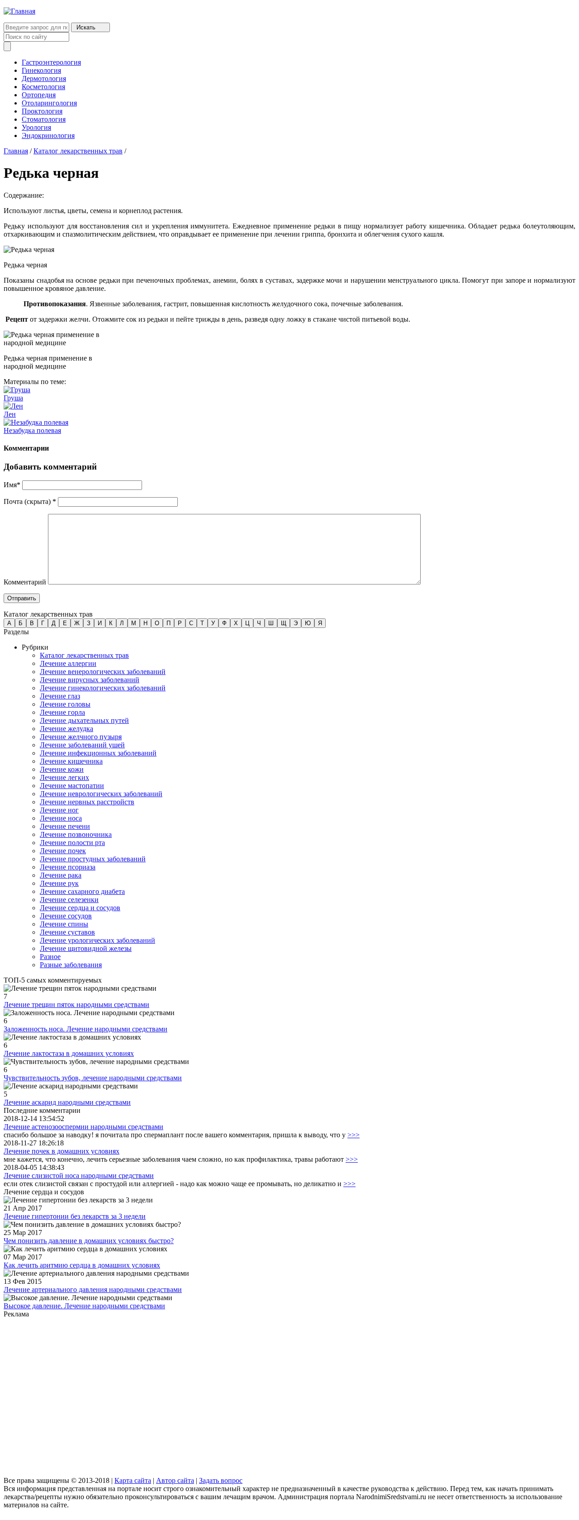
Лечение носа (61, 818)
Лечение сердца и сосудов (80, 908)
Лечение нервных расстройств (87, 802)
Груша (13, 398)
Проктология (42, 111)
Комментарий (25, 582)
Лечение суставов (67, 932)
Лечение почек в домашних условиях (61, 1151)
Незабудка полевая (32, 430)
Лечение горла (62, 712)
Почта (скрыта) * (30, 501)
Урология (36, 127)
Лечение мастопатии (72, 785)
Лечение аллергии (68, 663)
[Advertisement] (275, 1398)
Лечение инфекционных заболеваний (98, 753)
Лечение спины (64, 924)
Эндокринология (48, 135)
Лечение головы (65, 704)
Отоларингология (49, 103)
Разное (50, 956)
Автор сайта (175, 1480)
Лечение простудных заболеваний (93, 859)
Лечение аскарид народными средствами (67, 1102)
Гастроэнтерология (51, 62)
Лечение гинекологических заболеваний (103, 688)
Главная (16, 151)
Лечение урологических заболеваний (97, 940)
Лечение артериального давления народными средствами (93, 1289)
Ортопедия (39, 95)
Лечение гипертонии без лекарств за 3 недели (75, 1216)
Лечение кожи (62, 769)
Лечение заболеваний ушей (82, 745)
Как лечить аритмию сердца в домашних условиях (82, 1265)
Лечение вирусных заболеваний (89, 680)
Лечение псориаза (67, 867)
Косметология (43, 86)
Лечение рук (59, 883)
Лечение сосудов (66, 916)
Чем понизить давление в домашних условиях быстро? (89, 1240)
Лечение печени (65, 826)
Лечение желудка (66, 728)
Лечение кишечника (71, 761)
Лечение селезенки (69, 899)
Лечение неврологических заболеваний (101, 794)
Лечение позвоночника (76, 834)
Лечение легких (64, 777)
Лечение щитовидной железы (86, 948)
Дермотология (44, 78)
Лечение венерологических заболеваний (103, 671)
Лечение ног (59, 810)
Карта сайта (132, 1480)
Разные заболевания (71, 965)
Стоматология (44, 119)
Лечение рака (60, 875)
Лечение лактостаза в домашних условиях (69, 1053)
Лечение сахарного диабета (82, 891)
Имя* (12, 485)
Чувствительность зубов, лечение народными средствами (93, 1078)
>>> (353, 1135)
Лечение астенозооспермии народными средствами (83, 1126)
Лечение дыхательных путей (84, 720)
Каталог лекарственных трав (78, 151)
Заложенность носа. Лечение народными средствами (85, 1029)
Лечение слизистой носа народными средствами (79, 1175)
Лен (10, 414)
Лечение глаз (60, 696)
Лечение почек (63, 851)
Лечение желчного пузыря (81, 737)
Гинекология (41, 70)
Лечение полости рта (72, 842)
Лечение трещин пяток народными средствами (76, 1004)
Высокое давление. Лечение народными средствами (84, 1306)
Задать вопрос (220, 1480)
